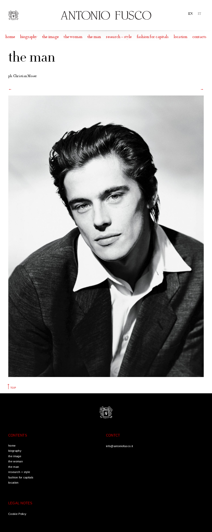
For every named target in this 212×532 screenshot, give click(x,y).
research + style (119, 37)
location (180, 37)
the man (94, 37)
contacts (199, 37)
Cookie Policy (17, 513)
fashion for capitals (153, 37)
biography (28, 37)
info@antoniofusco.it (119, 446)
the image (50, 37)
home (10, 37)
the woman (73, 37)
